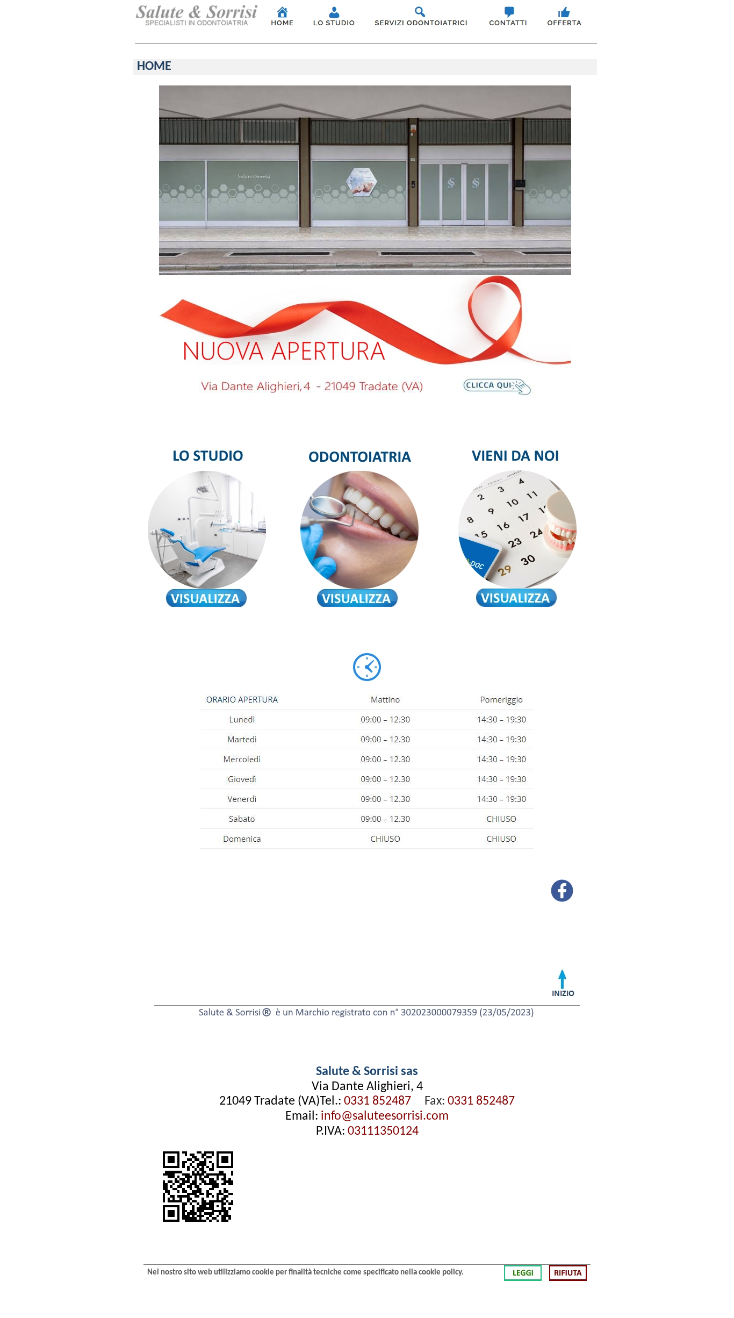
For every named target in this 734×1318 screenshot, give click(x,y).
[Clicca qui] (282, 24)
